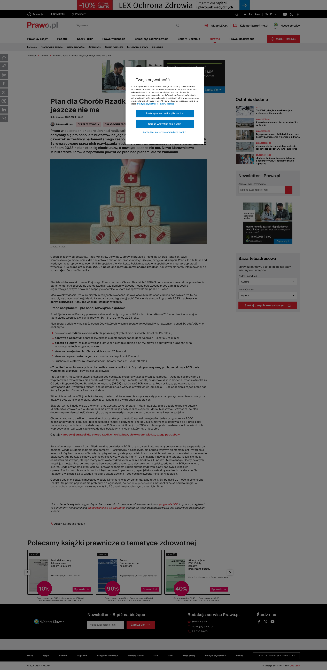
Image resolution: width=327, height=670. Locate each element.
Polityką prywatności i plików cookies (155, 104)
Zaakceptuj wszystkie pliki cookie (164, 113)
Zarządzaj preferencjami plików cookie (164, 132)
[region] (165, 105)
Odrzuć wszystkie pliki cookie (164, 123)
